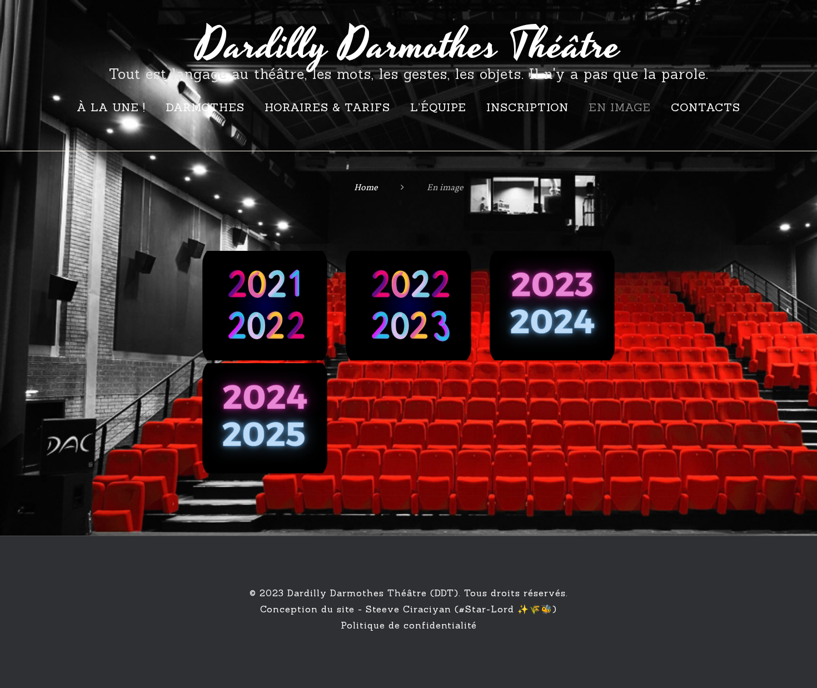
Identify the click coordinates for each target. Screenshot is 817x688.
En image (620, 107)
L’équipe (438, 107)
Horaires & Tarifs (327, 107)
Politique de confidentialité (409, 625)
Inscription (527, 107)
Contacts (705, 107)
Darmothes (205, 107)
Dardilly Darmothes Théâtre (408, 46)
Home (366, 188)
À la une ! (111, 107)
